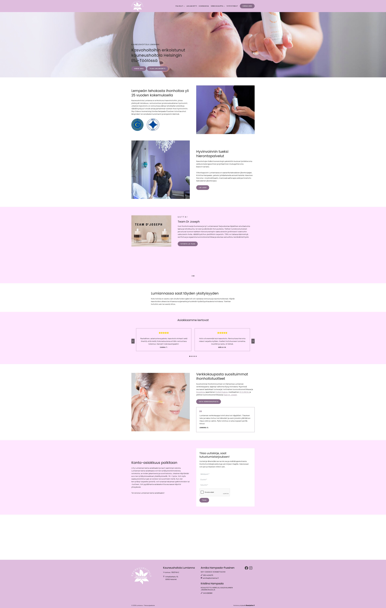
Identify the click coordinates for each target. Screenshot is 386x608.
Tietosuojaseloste (149, 605)
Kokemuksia (204, 6)
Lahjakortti (191, 6)
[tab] (192, 275)
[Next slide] (253, 341)
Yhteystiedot (232, 6)
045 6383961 (207, 593)
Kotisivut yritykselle (244, 605)
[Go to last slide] (133, 341)
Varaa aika (247, 6)
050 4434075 (208, 575)
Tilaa (204, 500)
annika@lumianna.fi (211, 578)
